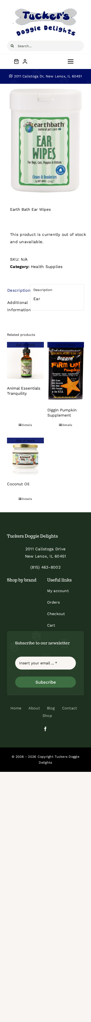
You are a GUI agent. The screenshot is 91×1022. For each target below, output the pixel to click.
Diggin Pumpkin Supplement (62, 412)
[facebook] (45, 729)
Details (27, 425)
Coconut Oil (18, 484)
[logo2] (45, 9)
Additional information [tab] (17, 306)
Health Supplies (47, 266)
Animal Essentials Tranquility (23, 391)
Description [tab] (17, 290)
